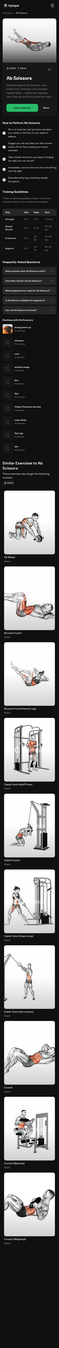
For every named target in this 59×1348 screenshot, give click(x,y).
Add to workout (22, 107)
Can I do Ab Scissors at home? (21, 310)
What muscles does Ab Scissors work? (25, 271)
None (23, 68)
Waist (13, 68)
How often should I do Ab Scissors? (23, 280)
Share (46, 107)
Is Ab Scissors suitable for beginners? (25, 300)
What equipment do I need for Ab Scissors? (27, 290)
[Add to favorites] (49, 69)
